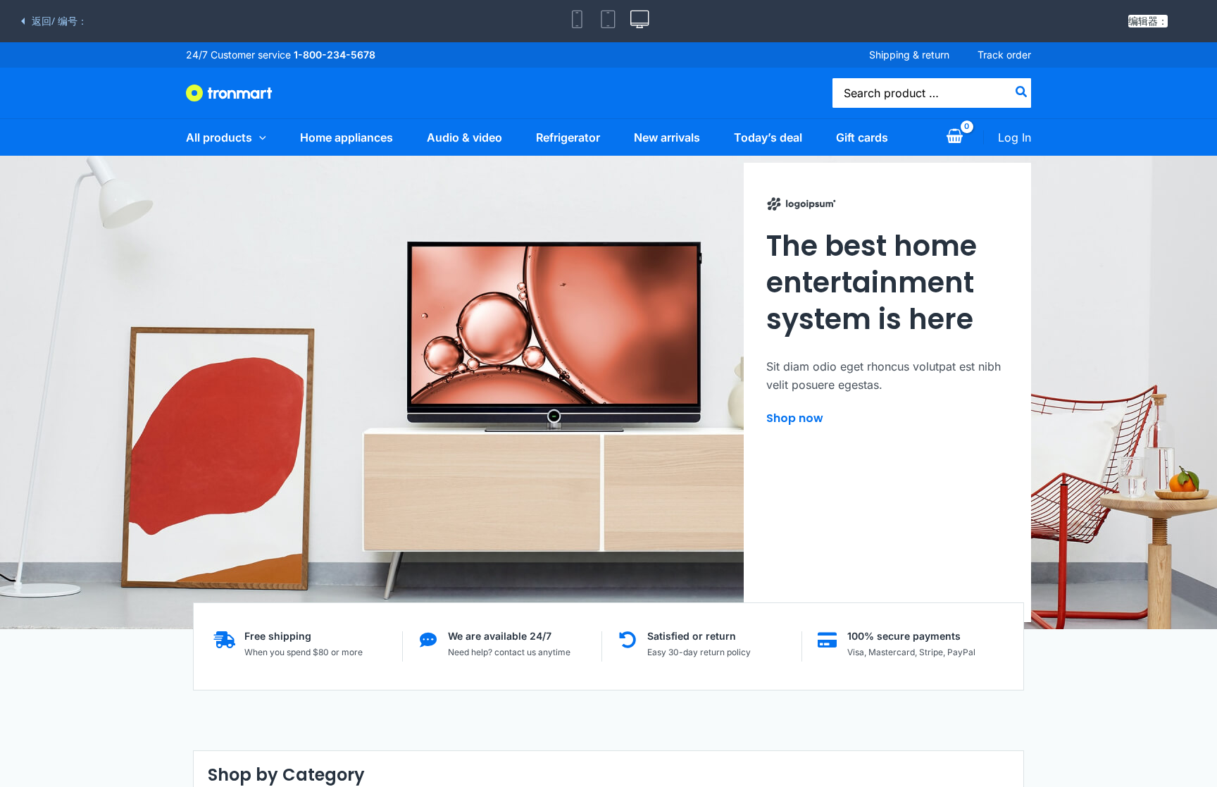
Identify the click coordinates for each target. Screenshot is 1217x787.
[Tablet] (608, 20)
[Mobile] (577, 20)
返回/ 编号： (59, 20)
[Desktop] (639, 20)
